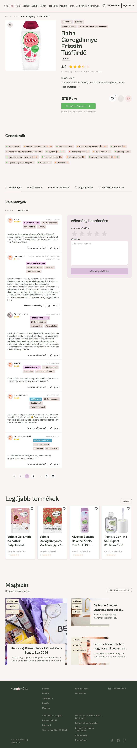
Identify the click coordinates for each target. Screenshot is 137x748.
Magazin (63, 6)
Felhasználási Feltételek (86, 723)
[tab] (13, 187)
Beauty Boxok (81, 689)
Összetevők (81, 6)
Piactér (43, 6)
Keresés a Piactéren (76, 106)
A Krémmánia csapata (52, 715)
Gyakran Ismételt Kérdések (54, 730)
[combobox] (23, 210)
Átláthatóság (81, 735)
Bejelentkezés (114, 5)
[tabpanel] (68, 338)
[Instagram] (124, 740)
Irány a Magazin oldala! (119, 590)
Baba (16, 17)
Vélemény (75, 239)
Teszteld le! (52, 6)
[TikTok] (111, 740)
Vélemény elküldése (100, 271)
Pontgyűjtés (80, 740)
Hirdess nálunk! (49, 720)
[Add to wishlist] (32, 508)
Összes (126, 501)
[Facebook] (118, 740)
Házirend (46, 725)
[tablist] (68, 187)
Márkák (35, 6)
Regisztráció (128, 5)
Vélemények (93, 6)
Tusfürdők (79, 22)
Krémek (26, 6)
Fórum (71, 6)
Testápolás (66, 22)
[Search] (104, 6)
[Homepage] (12, 6)
